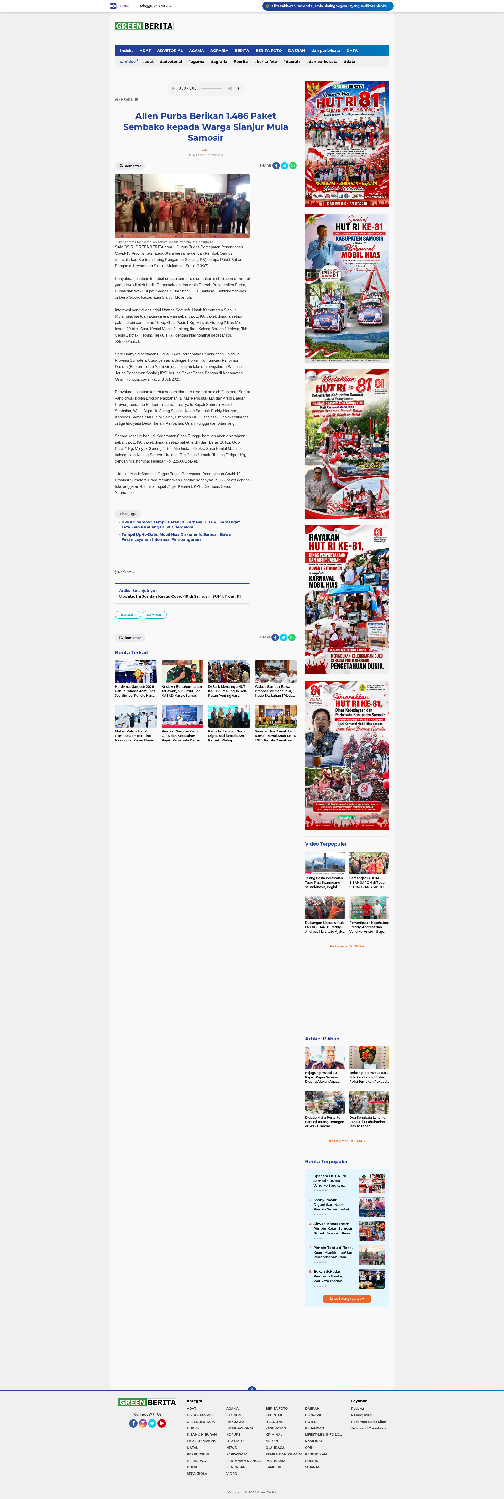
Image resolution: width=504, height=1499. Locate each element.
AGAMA (196, 50)
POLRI (192, 1467)
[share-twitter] (284, 165)
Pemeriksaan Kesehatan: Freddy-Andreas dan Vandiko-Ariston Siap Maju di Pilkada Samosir (369, 927)
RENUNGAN (236, 1467)
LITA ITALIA (235, 1441)
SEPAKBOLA (197, 1474)
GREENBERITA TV (201, 1422)
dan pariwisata (325, 50)
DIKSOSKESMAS (200, 1415)
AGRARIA (219, 50)
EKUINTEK (274, 1415)
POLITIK (311, 1461)
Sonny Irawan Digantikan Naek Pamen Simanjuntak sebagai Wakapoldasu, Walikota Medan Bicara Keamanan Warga (333, 1205)
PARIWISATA (237, 1454)
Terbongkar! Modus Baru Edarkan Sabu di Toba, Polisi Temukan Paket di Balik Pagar (368, 1077)
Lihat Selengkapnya (346, 1299)
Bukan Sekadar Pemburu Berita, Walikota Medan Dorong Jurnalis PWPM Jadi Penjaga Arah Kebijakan (333, 1276)
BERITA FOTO (268, 50)
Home (125, 6)
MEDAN (272, 1441)
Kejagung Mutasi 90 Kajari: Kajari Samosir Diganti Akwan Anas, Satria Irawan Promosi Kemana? (322, 1077)
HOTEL (310, 1422)
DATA (352, 50)
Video (130, 61)
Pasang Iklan (361, 1415)
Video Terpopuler (326, 844)
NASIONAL (314, 1441)
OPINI (310, 1448)
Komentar (132, 166)
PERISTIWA (196, 1461)
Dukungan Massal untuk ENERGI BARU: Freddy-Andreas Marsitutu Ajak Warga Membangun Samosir (324, 927)
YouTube (166, 1430)
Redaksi (357, 1409)
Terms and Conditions (368, 1428)
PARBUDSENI (198, 1454)
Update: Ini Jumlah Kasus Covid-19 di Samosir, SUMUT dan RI (180, 596)
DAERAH (296, 50)
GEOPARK (313, 1415)
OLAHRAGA (275, 1448)
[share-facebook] (276, 165)
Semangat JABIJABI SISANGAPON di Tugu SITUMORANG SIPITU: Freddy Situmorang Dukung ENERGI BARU (367, 882)
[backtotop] (252, 1391)
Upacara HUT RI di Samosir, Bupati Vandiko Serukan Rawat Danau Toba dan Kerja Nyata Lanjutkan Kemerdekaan (330, 1181)
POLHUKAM (275, 1461)
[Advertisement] (347, 992)
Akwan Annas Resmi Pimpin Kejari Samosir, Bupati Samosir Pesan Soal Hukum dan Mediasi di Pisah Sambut (333, 1229)
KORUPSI (234, 1435)
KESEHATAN (276, 1428)
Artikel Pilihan (322, 1039)
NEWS (231, 1448)
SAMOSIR (154, 615)
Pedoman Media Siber (368, 1422)
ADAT (145, 50)
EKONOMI (234, 1415)
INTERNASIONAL (240, 1428)
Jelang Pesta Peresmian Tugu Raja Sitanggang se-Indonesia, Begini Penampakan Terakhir (324, 882)
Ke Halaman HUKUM (346, 1141)
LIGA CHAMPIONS (201, 1441)
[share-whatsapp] (293, 165)
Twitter (154, 1430)
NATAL (192, 1448)
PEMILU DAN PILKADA (284, 1454)
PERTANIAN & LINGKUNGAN (246, 1461)
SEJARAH (313, 1467)
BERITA (242, 50)
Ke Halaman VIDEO (346, 946)
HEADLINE (128, 615)
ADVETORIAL (170, 50)
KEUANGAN (314, 1428)
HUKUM (193, 1428)
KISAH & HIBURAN (202, 1435)
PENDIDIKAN (316, 1454)
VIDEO (231, 1474)
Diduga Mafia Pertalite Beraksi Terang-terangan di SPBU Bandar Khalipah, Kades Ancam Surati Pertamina (324, 1122)
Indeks (126, 50)
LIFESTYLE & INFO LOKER (324, 1435)
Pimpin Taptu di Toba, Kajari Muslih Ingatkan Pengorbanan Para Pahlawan (333, 1252)
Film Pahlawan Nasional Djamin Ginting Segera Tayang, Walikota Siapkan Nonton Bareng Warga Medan (330, 6)
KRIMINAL (274, 1435)
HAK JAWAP (236, 1422)
